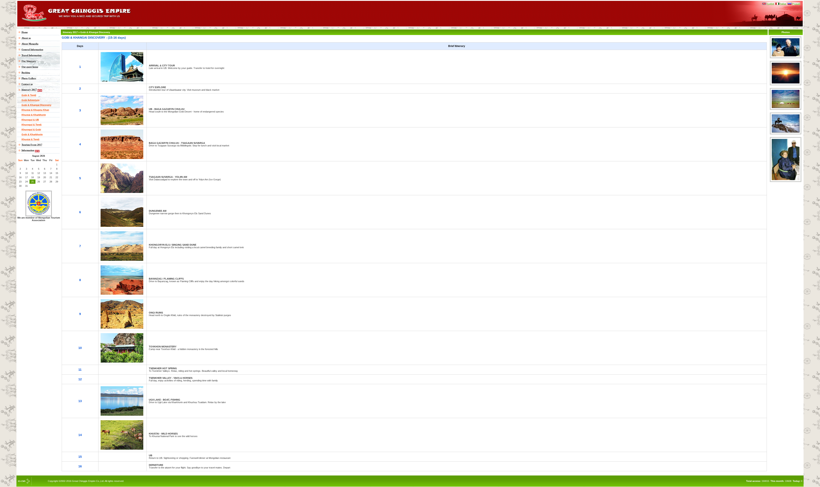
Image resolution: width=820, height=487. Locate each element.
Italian (783, 4)
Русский (796, 4)
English (770, 4)
